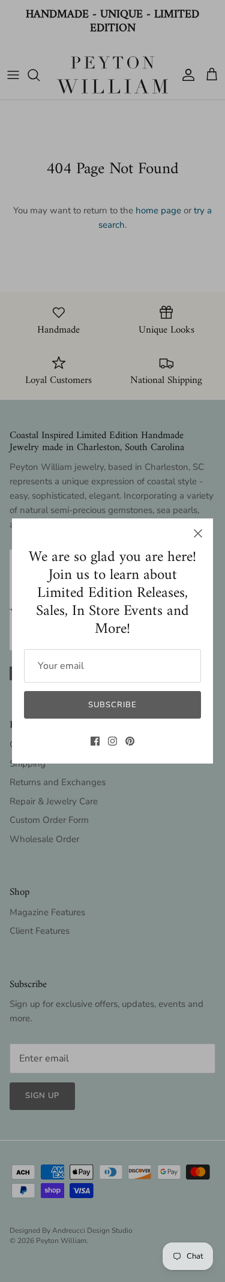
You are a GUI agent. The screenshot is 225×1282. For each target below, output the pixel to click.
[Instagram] (112, 741)
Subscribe (112, 704)
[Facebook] (95, 741)
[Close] (198, 533)
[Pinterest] (129, 741)
